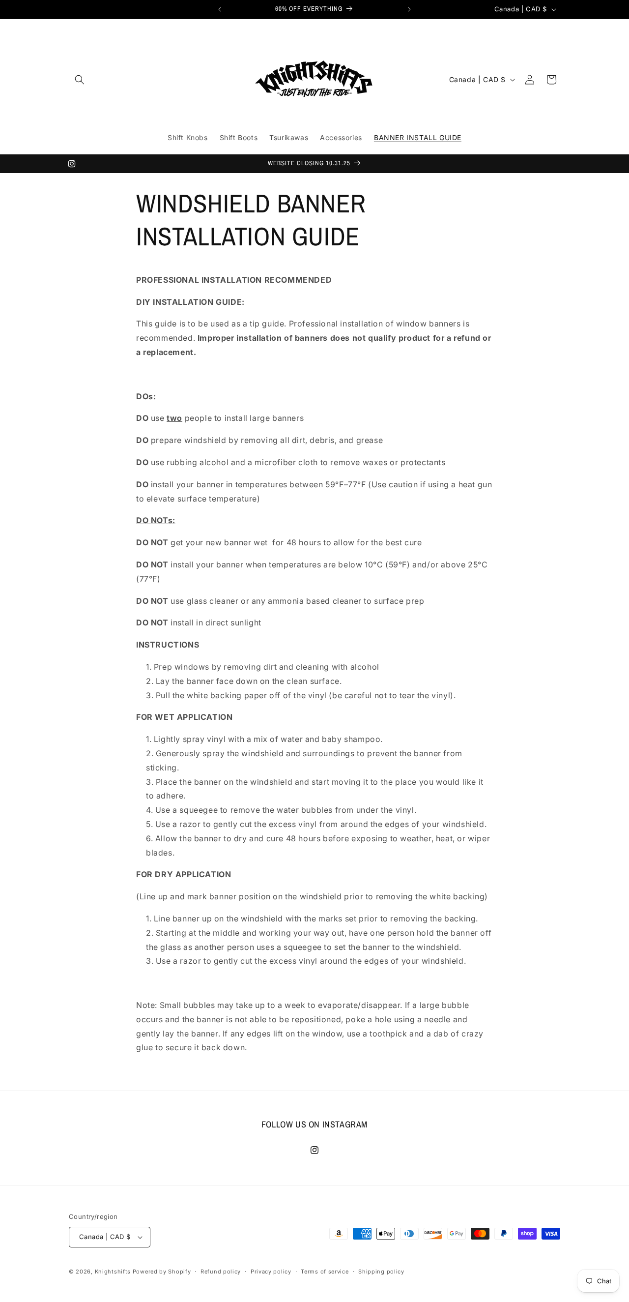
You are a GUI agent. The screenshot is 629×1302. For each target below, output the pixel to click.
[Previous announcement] (219, 9)
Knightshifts (113, 1271)
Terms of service (324, 1271)
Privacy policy (271, 1271)
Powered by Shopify (162, 1271)
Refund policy (220, 1271)
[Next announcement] (409, 9)
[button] (79, 79)
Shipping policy (381, 1271)
